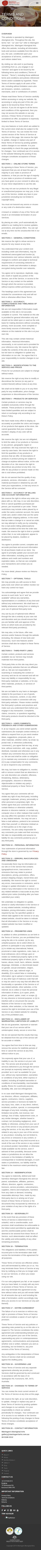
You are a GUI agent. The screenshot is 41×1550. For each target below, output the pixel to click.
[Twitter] (5, 1510)
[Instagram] (8, 1510)
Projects (6, 1471)
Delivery (4, 1500)
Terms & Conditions (8, 1498)
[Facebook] (2, 1510)
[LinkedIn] (11, 1510)
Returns (4, 1502)
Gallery (6, 1463)
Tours (5, 1468)
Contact (6, 1473)
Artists (6, 1457)
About (6, 1455)
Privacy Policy (6, 1495)
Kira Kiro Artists (9, 1460)
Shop (5, 1465)
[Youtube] (17, 1510)
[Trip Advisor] (14, 1510)
